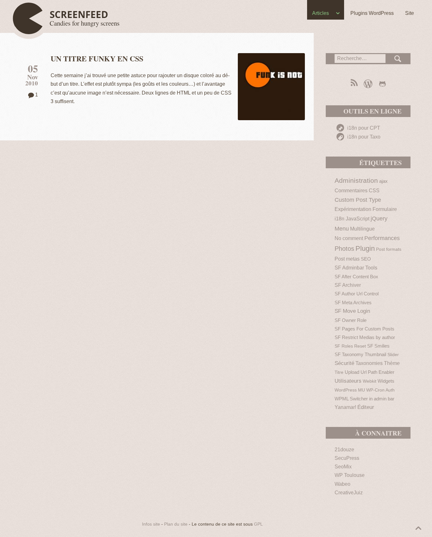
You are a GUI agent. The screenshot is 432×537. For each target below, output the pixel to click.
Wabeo (342, 484)
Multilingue (362, 228)
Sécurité (344, 363)
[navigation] (216, 14)
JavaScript (357, 218)
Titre (339, 372)
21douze (344, 449)
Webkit (369, 381)
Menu (342, 228)
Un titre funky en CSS (97, 58)
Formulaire (385, 209)
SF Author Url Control (357, 293)
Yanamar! (345, 407)
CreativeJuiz (349, 492)
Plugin (365, 248)
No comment (349, 238)
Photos (344, 248)
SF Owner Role (351, 320)
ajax (383, 181)
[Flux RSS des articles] (353, 83)
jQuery (379, 218)
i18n (339, 218)
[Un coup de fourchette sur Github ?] (382, 83)
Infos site (151, 524)
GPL (258, 524)
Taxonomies (369, 363)
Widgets (386, 381)
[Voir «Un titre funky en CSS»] (271, 86)
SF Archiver (348, 285)
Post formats (388, 249)
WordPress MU (350, 390)
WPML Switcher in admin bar (364, 398)
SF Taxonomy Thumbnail (360, 354)
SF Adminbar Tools (356, 267)
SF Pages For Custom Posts (364, 328)
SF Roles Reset (350, 346)
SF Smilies (378, 346)
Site (409, 13)
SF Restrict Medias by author (365, 337)
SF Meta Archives (353, 302)
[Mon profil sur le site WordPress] (368, 83)
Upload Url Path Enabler (369, 372)
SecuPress (347, 458)
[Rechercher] (398, 58)
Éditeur (365, 407)
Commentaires (351, 190)
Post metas (347, 259)
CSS (374, 190)
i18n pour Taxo (363, 136)
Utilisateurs (348, 381)
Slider (393, 354)
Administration (356, 180)
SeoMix (343, 466)
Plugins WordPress (372, 13)
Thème (392, 363)
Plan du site (176, 524)
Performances (382, 238)
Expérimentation (353, 209)
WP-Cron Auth (380, 390)
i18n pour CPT (363, 128)
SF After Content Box (356, 276)
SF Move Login (352, 311)
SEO (366, 259)
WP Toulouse (350, 475)
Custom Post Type (358, 200)
